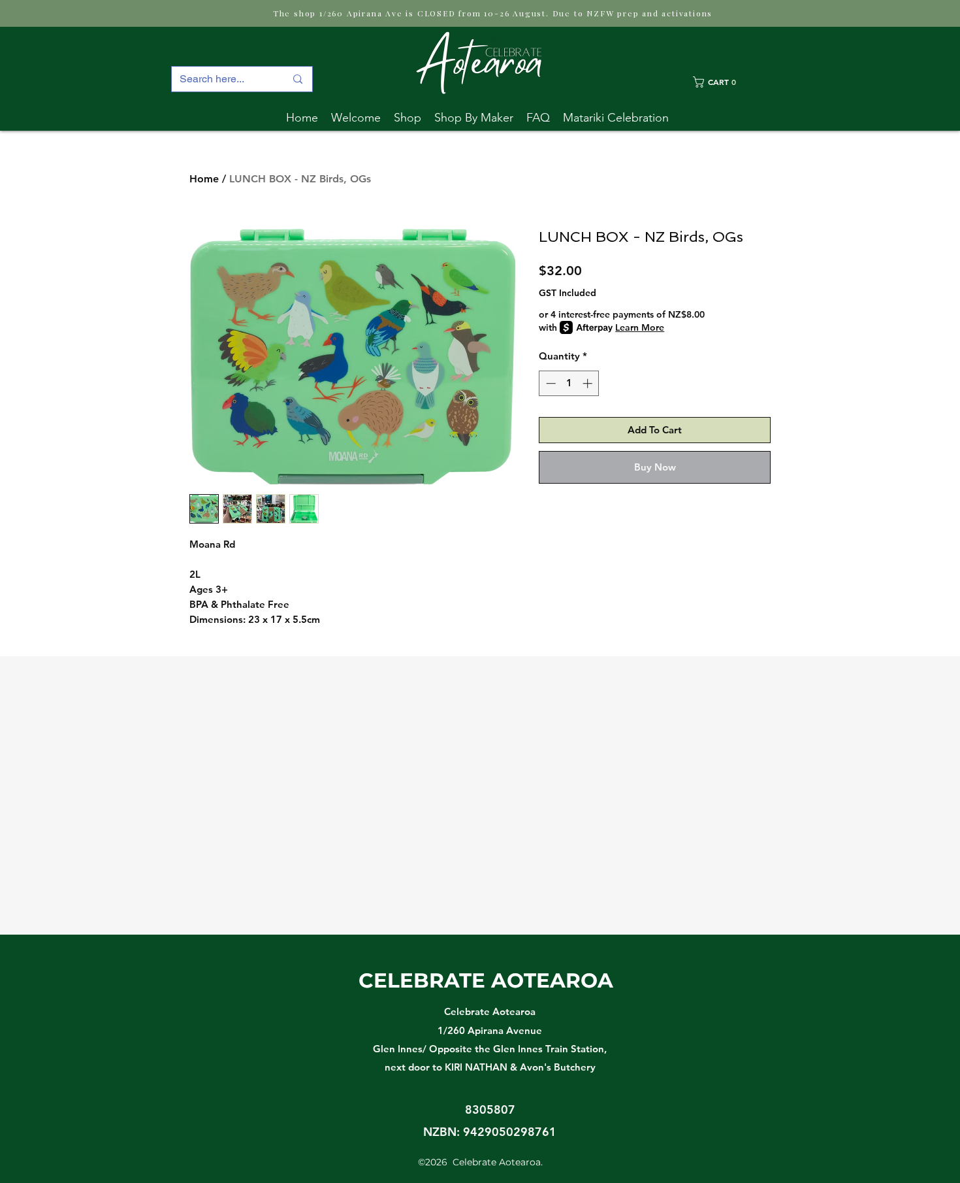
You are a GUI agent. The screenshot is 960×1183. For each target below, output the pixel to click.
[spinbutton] (569, 383)
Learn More (639, 327)
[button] (474, 118)
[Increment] (589, 383)
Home (204, 179)
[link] (732, 82)
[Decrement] (549, 383)
